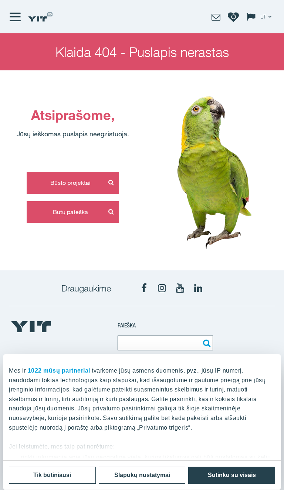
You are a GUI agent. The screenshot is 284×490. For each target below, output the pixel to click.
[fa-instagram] (162, 288)
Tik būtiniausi (52, 475)
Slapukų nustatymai (142, 475)
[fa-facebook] (144, 288)
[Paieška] (206, 343)
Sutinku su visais (232, 475)
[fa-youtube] (180, 288)
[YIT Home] (40, 16)
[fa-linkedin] (198, 288)
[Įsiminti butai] (233, 16)
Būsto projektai (70, 182)
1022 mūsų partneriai (59, 370)
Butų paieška (70, 212)
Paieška (127, 325)
